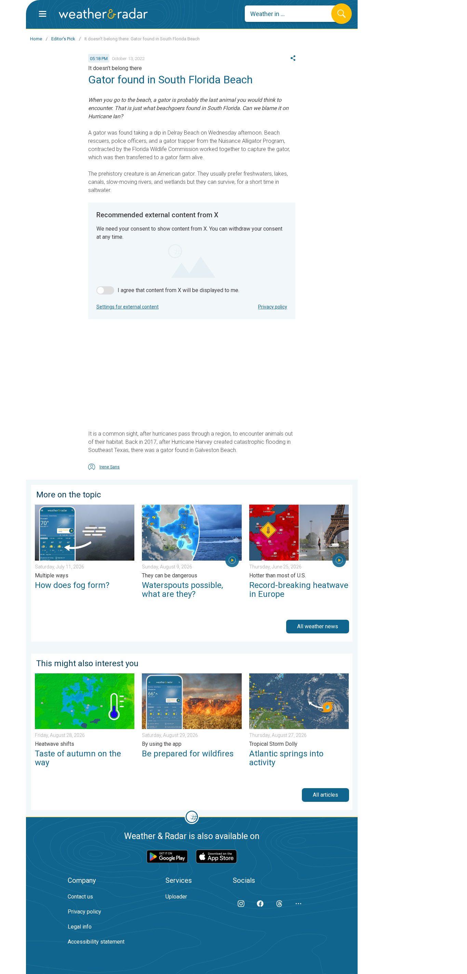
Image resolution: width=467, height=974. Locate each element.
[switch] (105, 290)
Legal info (80, 926)
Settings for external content (127, 307)
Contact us (80, 896)
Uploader (176, 896)
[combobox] (293, 13)
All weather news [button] (317, 626)
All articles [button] (325, 795)
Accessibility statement (96, 941)
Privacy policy (272, 307)
